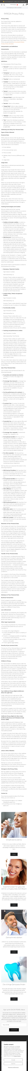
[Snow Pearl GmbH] (14, 4)
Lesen (14, 952)
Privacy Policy (17, 1056)
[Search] (5, 4)
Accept (13, 1060)
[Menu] (1, 4)
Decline (13, 1063)
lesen (14, 854)
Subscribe (14, 1029)
